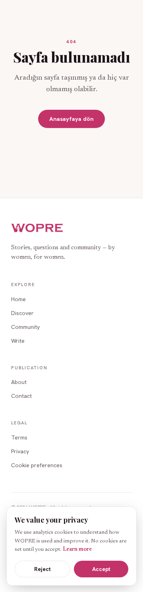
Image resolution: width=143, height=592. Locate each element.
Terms (19, 437)
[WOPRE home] (37, 228)
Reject (42, 569)
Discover (22, 313)
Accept (101, 569)
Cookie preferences (36, 465)
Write (18, 340)
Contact (21, 395)
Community (25, 326)
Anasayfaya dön (71, 118)
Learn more (77, 549)
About (19, 382)
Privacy (20, 451)
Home (18, 299)
